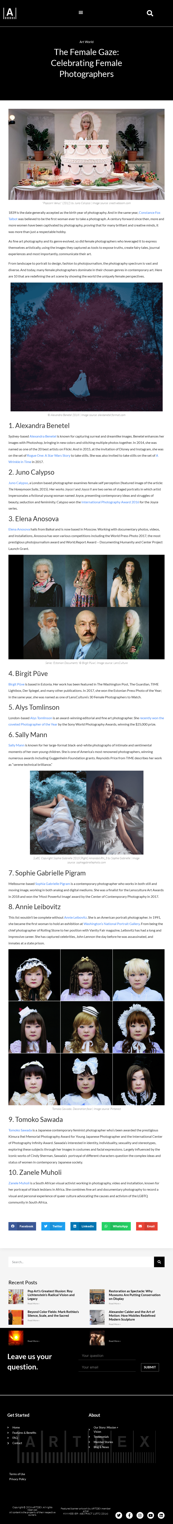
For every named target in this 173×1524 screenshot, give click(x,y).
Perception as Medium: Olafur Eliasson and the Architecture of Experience (55, 1334)
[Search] (159, 1262)
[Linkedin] (161, 1515)
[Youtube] (150, 1515)
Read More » (33, 1303)
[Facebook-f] (129, 1515)
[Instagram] (140, 1515)
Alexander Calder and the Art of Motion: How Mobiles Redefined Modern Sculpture (132, 1315)
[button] (80, 12)
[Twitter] (118, 1515)
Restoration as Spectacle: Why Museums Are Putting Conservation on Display (135, 1295)
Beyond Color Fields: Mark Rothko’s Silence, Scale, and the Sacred (53, 1313)
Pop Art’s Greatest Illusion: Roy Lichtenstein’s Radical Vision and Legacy (51, 1295)
